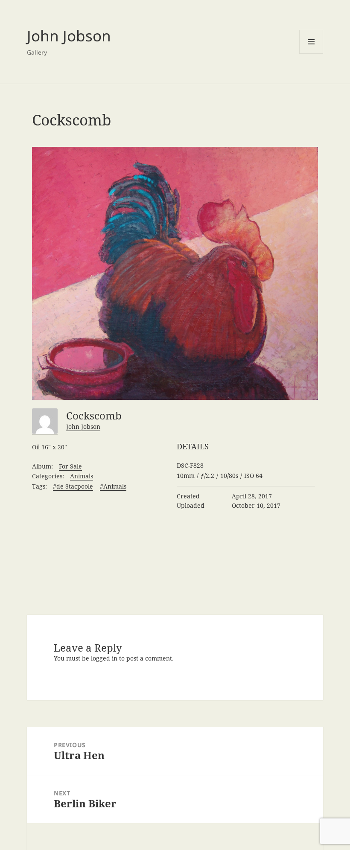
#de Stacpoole (73, 486)
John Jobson (69, 36)
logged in (104, 658)
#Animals (113, 486)
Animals (81, 476)
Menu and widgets (311, 42)
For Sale (70, 466)
